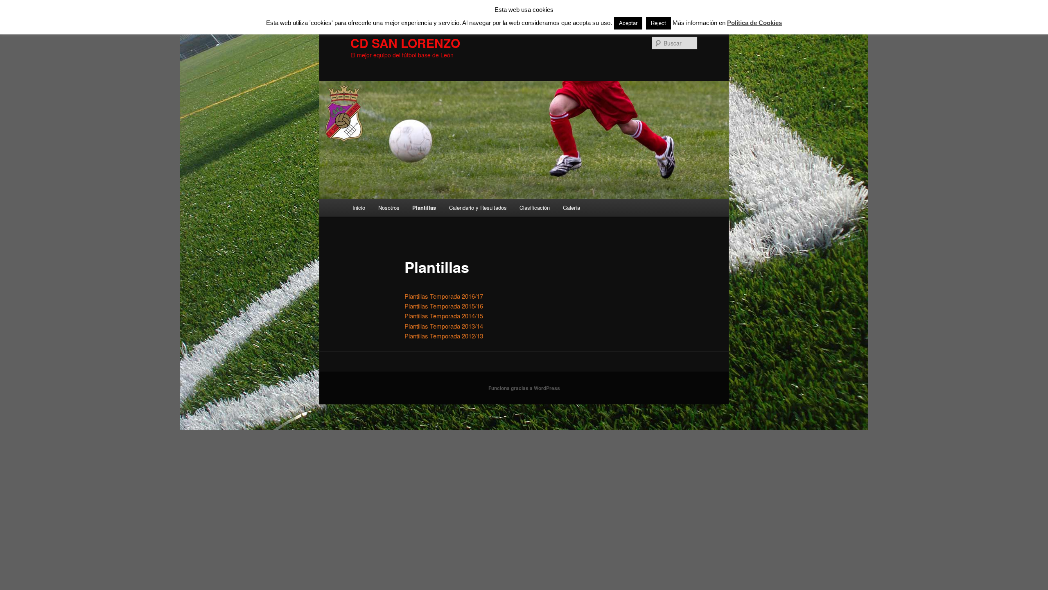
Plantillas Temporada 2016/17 (443, 296)
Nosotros (389, 207)
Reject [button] (658, 23)
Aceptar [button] (628, 23)
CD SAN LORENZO (405, 43)
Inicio (358, 207)
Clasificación (534, 207)
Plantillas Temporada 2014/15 (443, 315)
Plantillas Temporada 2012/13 (443, 335)
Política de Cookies (754, 22)
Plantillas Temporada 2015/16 (443, 306)
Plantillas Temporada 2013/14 (443, 326)
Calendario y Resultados (478, 207)
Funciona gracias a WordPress (524, 388)
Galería (571, 207)
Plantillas (424, 207)
